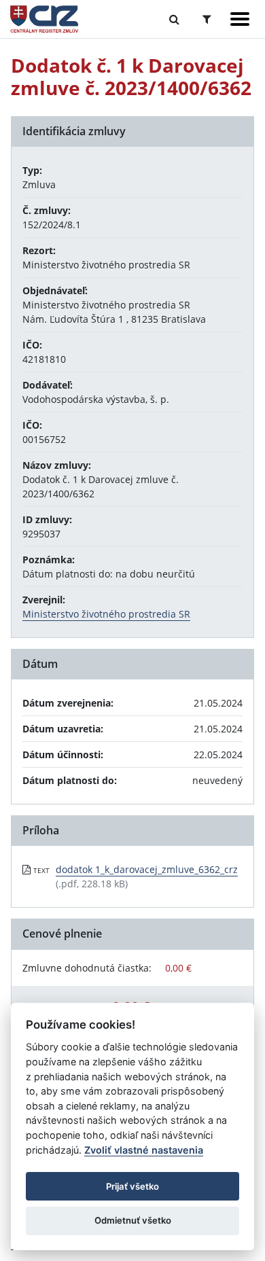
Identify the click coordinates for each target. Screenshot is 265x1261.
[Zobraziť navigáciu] (240, 19)
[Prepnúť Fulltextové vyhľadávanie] (174, 19)
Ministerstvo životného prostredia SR (106, 613)
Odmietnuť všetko (132, 1220)
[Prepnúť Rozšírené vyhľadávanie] (207, 19)
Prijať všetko (132, 1186)
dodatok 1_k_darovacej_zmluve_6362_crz (147, 869)
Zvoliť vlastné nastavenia (143, 1150)
